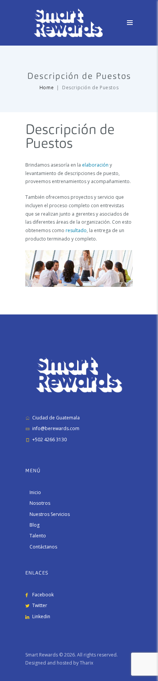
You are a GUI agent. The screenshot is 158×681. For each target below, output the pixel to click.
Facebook (43, 594)
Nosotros (40, 503)
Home (47, 87)
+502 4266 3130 (49, 439)
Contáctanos (43, 546)
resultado (76, 230)
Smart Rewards (41, 655)
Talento (38, 535)
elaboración (95, 165)
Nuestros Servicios (50, 514)
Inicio (35, 492)
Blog (35, 525)
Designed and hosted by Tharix (59, 663)
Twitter (39, 605)
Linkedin (41, 616)
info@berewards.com (55, 428)
